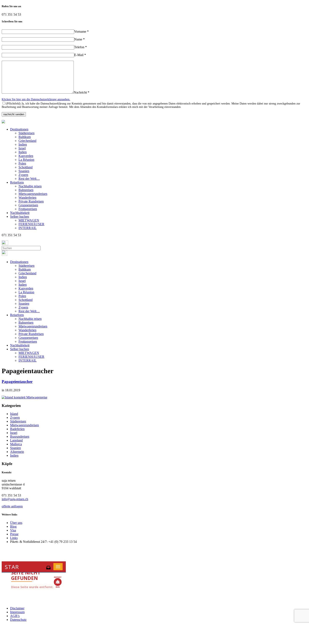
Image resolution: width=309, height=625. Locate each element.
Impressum (17, 612)
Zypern (23, 175)
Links (14, 538)
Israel (22, 148)
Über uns (16, 522)
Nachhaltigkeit (19, 213)
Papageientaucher (17, 381)
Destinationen (19, 129)
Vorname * (81, 31)
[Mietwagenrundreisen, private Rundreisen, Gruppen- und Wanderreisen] (3, 122)
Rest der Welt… (29, 178)
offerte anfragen (12, 506)
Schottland (25, 167)
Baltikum (24, 137)
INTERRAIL (27, 228)
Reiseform (17, 182)
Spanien (23, 171)
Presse (14, 534)
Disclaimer (17, 608)
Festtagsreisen (27, 209)
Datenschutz (18, 619)
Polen (22, 163)
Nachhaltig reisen (30, 186)
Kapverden (25, 156)
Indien (22, 144)
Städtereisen (26, 133)
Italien (22, 152)
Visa (13, 530)
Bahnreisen (25, 190)
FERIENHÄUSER (31, 224)
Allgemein (17, 451)
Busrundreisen (19, 436)
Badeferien (17, 429)
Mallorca (16, 444)
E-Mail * (80, 55)
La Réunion (26, 159)
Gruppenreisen (28, 205)
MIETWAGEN (28, 220)
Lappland (16, 440)
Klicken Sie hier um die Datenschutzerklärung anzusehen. (36, 99)
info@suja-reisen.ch (15, 499)
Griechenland (27, 140)
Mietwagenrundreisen (32, 194)
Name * (79, 39)
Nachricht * (81, 92)
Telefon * (80, 47)
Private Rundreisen (31, 201)
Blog (13, 526)
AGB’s (15, 616)
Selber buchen (19, 216)
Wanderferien (27, 197)
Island (14, 414)
